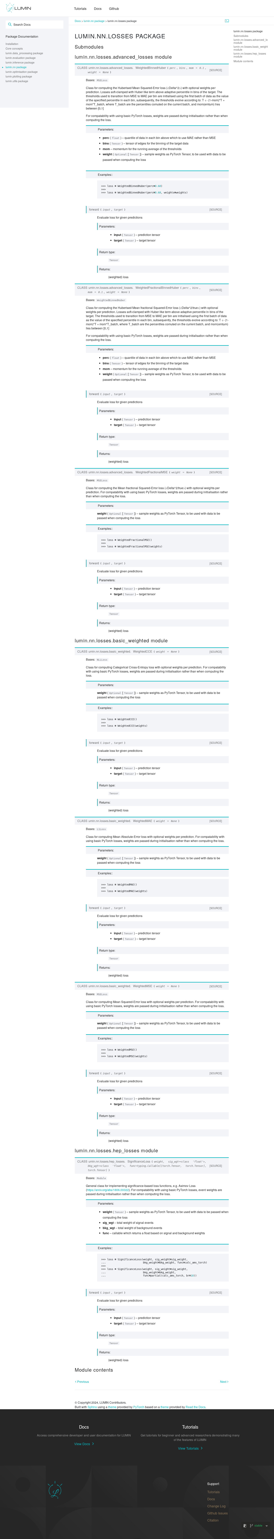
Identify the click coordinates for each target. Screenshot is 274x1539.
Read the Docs (195, 1407)
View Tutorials (188, 1448)
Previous (82, 1381)
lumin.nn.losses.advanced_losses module (253, 41)
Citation (213, 1520)
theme (112, 1407)
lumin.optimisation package (22, 71)
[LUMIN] (19, 7)
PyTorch (138, 1407)
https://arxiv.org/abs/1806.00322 (108, 1190)
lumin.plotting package (19, 76)
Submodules (241, 35)
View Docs (82, 1443)
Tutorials (80, 8)
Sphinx (92, 1407)
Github (114, 8)
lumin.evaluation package (21, 57)
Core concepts (14, 48)
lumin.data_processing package (24, 53)
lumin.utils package (17, 81)
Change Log (216, 1505)
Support (213, 1483)
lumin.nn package (16, 67)
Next (223, 1381)
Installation (12, 43)
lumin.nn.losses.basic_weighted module (252, 48)
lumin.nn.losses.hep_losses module (250, 55)
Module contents (243, 61)
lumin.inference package (20, 62)
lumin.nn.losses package (248, 31)
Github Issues (217, 1513)
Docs (98, 8)
